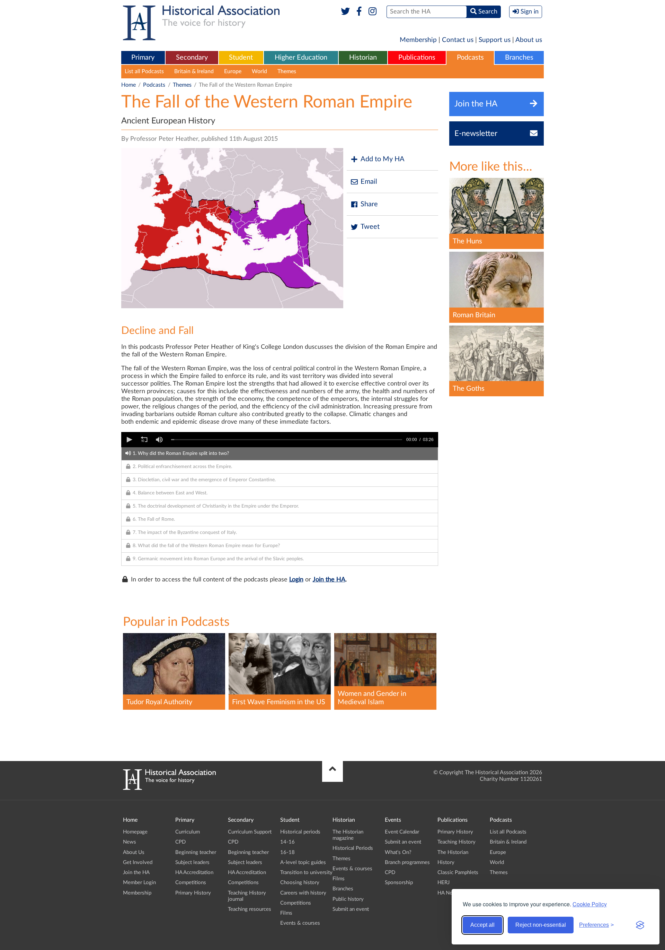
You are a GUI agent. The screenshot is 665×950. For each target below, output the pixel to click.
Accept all (482, 925)
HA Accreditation (194, 872)
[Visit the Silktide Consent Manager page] (640, 925)
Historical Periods (352, 848)
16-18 (287, 852)
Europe (232, 71)
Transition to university (306, 872)
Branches (519, 57)
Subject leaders (192, 862)
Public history (348, 899)
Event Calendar (402, 832)
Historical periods (300, 832)
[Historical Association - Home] (169, 788)
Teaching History (456, 842)
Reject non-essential (540, 925)
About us (528, 40)
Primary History (193, 893)
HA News (448, 893)
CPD (180, 842)
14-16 (287, 842)
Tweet (370, 226)
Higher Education (301, 57)
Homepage (135, 832)
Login (296, 580)
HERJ (443, 882)
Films (286, 913)
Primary (142, 57)
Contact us (457, 40)
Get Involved (137, 862)
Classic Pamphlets (457, 872)
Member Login (139, 882)
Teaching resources (249, 909)
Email (369, 181)
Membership (418, 40)
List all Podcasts (144, 71)
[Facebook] (359, 11)
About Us (133, 852)
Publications (416, 57)
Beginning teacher (195, 852)
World (259, 71)
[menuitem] (143, 58)
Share (369, 204)
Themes (286, 71)
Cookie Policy (590, 904)
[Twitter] (345, 11)
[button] (128, 439)
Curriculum (187, 832)
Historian (363, 57)
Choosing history (299, 882)
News (129, 842)
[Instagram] (373, 11)
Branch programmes (407, 862)
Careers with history (303, 893)
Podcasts (470, 57)
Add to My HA (383, 159)
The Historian (452, 852)
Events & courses (300, 923)
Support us (495, 40)
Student (241, 57)
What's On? (398, 852)
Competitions (190, 882)
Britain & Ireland (194, 71)
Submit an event (350, 909)
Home (128, 85)
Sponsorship (399, 882)
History (445, 862)
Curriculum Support (250, 832)
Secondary (192, 57)
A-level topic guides (303, 862)
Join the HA (329, 580)
